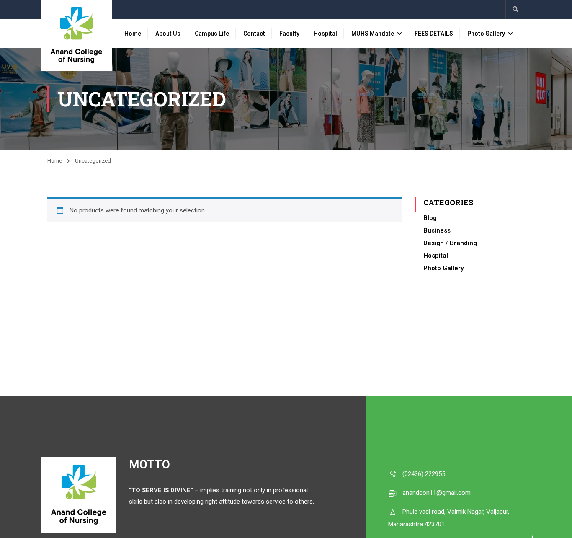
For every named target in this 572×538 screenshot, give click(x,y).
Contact (254, 33)
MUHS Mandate (372, 33)
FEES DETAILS (434, 33)
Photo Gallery (486, 33)
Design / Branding (450, 243)
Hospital (325, 33)
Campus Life (212, 33)
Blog (430, 218)
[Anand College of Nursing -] (76, 35)
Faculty (289, 33)
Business (437, 230)
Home (132, 33)
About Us (167, 33)
